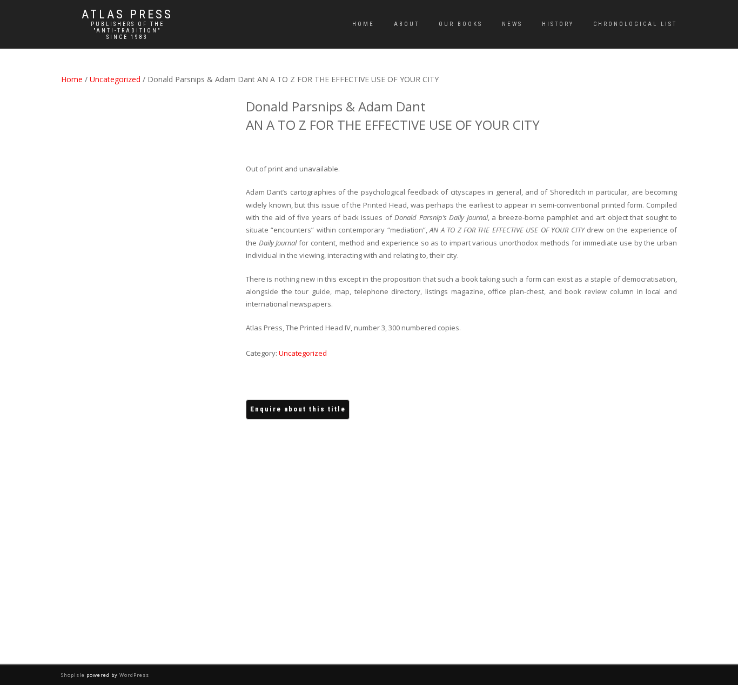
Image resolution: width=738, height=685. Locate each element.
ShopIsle (73, 675)
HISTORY (558, 24)
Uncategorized (115, 79)
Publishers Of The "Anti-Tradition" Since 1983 (127, 30)
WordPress (133, 675)
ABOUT (406, 24)
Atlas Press (127, 14)
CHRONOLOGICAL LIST (635, 24)
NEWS (512, 24)
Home (363, 24)
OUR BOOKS (460, 24)
